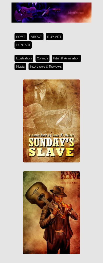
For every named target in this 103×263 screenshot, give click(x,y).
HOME (21, 37)
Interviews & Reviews (46, 66)
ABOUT (36, 37)
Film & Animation (66, 58)
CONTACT (23, 45)
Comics (42, 58)
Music (20, 66)
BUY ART (54, 37)
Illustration (24, 58)
